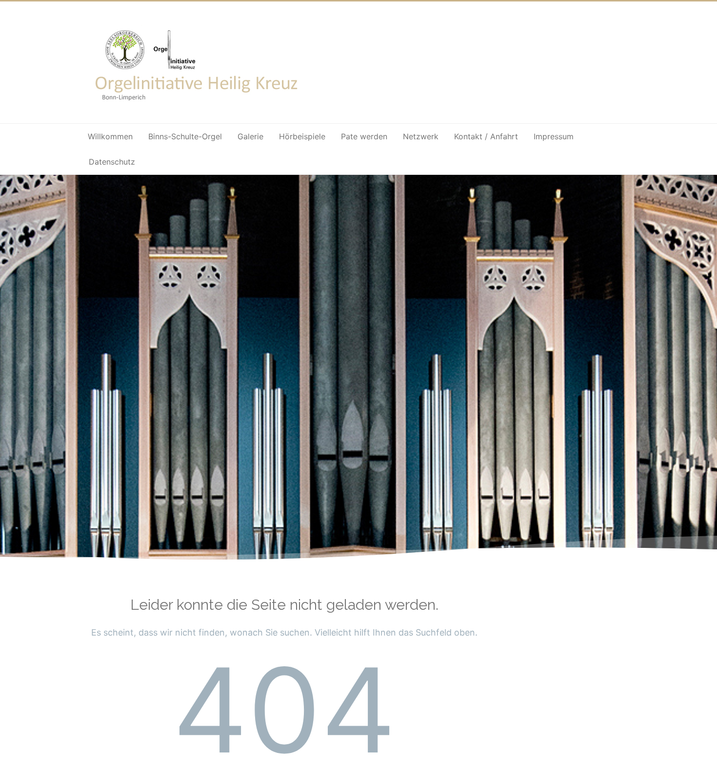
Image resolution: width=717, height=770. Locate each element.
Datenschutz (112, 162)
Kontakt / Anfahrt (486, 136)
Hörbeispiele (302, 136)
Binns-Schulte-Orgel (185, 136)
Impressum (554, 136)
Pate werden (364, 136)
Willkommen (110, 136)
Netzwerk (420, 136)
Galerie (250, 136)
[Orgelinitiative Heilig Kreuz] (198, 108)
